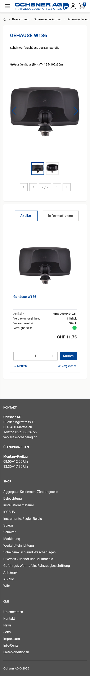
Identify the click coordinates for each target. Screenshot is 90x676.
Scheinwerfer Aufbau (48, 19)
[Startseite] (42, 6)
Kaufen (68, 356)
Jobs (7, 632)
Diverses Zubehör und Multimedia (28, 559)
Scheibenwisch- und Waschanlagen (29, 552)
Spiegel (8, 525)
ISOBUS (9, 512)
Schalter (9, 532)
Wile (6, 586)
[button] (14, 111)
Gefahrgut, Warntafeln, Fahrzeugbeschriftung (36, 566)
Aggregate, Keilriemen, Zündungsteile (30, 492)
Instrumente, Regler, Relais (22, 519)
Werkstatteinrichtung (18, 546)
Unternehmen (13, 612)
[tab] (26, 216)
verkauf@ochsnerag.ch (20, 437)
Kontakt (9, 619)
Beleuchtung (20, 19)
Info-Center (11, 645)
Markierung (11, 539)
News (7, 625)
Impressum (11, 639)
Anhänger (10, 572)
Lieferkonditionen (16, 652)
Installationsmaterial (18, 505)
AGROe (8, 579)
